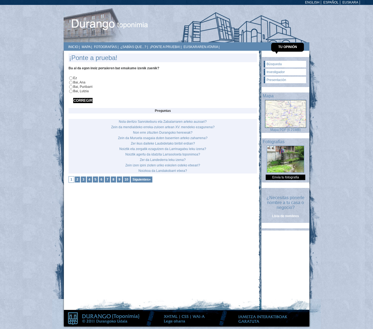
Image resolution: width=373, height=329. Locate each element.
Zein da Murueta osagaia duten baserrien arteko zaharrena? (163, 138)
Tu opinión (287, 47)
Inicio (73, 47)
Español (331, 2)
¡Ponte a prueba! (165, 47)
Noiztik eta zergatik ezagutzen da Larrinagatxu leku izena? (162, 149)
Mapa (86, 47)
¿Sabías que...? (133, 47)
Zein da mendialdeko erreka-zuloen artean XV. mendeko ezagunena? (163, 127)
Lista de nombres (285, 216)
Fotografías (105, 47)
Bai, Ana (79, 82)
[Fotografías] (285, 172)
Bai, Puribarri (83, 87)
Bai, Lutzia (81, 91)
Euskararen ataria (200, 47)
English (312, 2)
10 (126, 179)
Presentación (276, 80)
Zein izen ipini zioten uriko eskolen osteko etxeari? (162, 165)
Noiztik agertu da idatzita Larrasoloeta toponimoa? (162, 154)
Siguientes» (141, 179)
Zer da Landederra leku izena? (163, 160)
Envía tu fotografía (285, 177)
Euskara (350, 2)
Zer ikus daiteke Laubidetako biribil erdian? (163, 143)
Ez (75, 78)
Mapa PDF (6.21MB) (285, 130)
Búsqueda (274, 64)
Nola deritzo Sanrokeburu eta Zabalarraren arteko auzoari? (163, 122)
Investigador (276, 72)
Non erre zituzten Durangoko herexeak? (163, 132)
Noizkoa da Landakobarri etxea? (162, 171)
